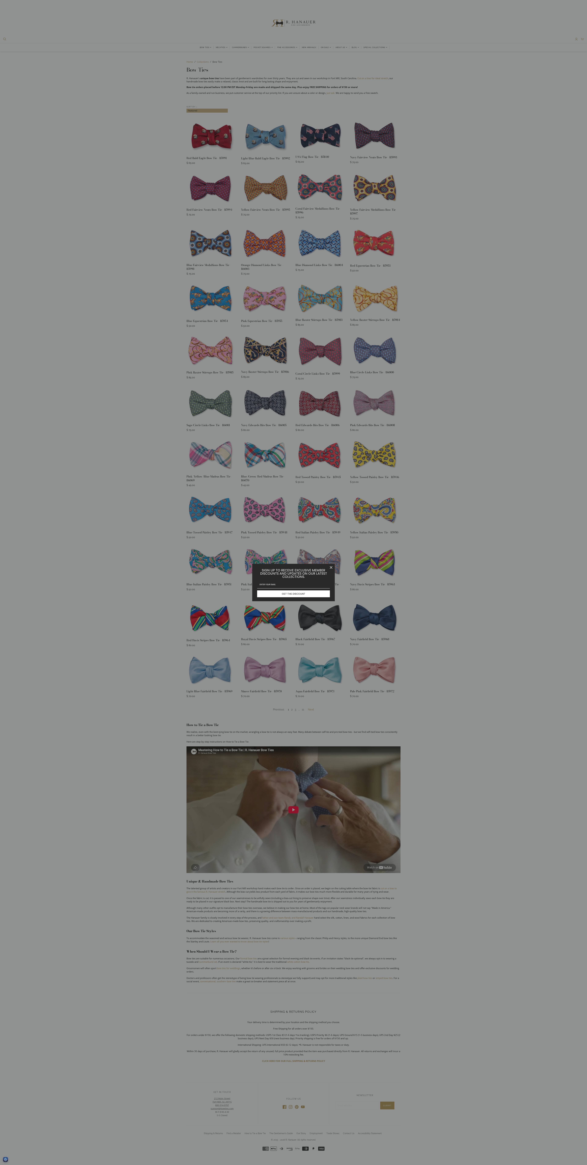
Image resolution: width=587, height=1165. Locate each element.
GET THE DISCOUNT (293, 594)
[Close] (331, 567)
